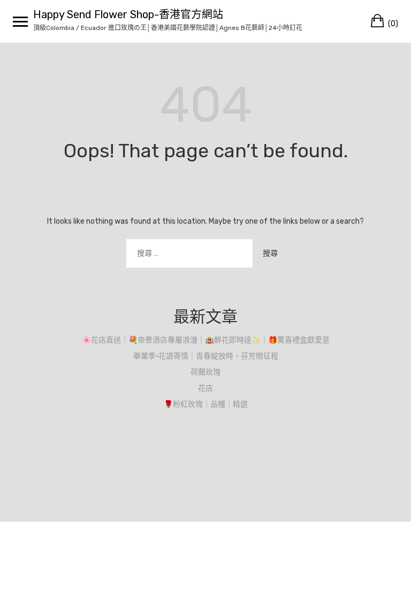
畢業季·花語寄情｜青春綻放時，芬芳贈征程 (205, 356)
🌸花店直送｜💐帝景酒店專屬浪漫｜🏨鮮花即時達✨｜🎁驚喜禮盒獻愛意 (206, 340)
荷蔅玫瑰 (205, 372)
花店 (205, 388)
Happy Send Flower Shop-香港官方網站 (128, 14)
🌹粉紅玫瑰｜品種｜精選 (206, 404)
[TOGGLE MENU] (20, 21)
